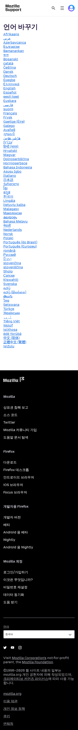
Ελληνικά (11, 84)
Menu (62, 8)
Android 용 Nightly (18, 547)
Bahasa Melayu (15, 221)
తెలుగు (7, 296)
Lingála (9, 201)
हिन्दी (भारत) (10, 147)
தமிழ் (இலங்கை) (14, 292)
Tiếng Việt (11, 321)
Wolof (8, 325)
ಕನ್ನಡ (6, 192)
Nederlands (12, 230)
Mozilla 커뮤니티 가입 (20, 430)
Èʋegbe (9, 80)
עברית (7, 142)
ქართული (11, 184)
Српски (9, 276)
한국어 (8, 196)
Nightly (9, 540)
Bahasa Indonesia (17, 167)
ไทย (6, 300)
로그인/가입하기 (15, 572)
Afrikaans (11, 34)
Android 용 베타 (15, 532)
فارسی (8, 105)
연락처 (8, 724)
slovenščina (13, 267)
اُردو (7, 317)
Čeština (9, 67)
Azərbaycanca (14, 43)
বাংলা (6, 55)
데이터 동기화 (13, 595)
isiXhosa (10, 330)
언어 (6, 626)
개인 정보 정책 (14, 709)
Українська (11, 313)
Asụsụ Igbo (12, 172)
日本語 (8, 180)
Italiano (9, 176)
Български (11, 47)
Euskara (9, 101)
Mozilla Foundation (37, 662)
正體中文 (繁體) (14, 342)
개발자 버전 (12, 517)
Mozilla (13, 380)
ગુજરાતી (9, 134)
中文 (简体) (11, 338)
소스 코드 (10, 415)
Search (53, 8)
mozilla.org (12, 694)
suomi (8, 109)
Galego (9, 126)
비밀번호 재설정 (15, 587)
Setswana (11, 305)
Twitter (9, 422)
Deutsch (10, 76)
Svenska (10, 284)
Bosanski (10, 59)
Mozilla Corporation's (29, 658)
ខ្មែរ (5, 188)
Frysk (7, 117)
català (8, 63)
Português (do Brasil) (20, 242)
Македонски (12, 213)
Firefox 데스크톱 (16, 470)
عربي (7, 38)
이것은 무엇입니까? (18, 580)
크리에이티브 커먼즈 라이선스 (25, 679)
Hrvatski (10, 151)
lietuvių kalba (14, 205)
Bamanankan (13, 51)
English (9, 88)
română (9, 251)
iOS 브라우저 (13, 485)
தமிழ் (6, 288)
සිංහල (7, 259)
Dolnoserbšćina (16, 159)
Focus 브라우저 (15, 492)
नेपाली (7, 226)
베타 (6, 525)
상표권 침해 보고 (15, 407)
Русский (9, 255)
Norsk (8, 234)
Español (9, 92)
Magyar (9, 155)
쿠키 (6, 716)
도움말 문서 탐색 (15, 437)
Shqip (8, 271)
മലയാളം (10, 217)
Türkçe (8, 309)
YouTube (12, 647)
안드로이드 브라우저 (18, 477)
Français (10, 113)
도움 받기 (10, 602)
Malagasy (11, 209)
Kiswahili (10, 280)
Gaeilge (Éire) (14, 122)
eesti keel (11, 97)
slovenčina (12, 263)
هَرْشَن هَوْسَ (11, 138)
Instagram (20, 647)
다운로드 (10, 462)
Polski (8, 238)
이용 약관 (10, 701)
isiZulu (8, 346)
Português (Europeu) (20, 246)
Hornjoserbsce (15, 163)
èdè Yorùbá (12, 334)
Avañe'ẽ (9, 130)
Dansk (8, 72)
